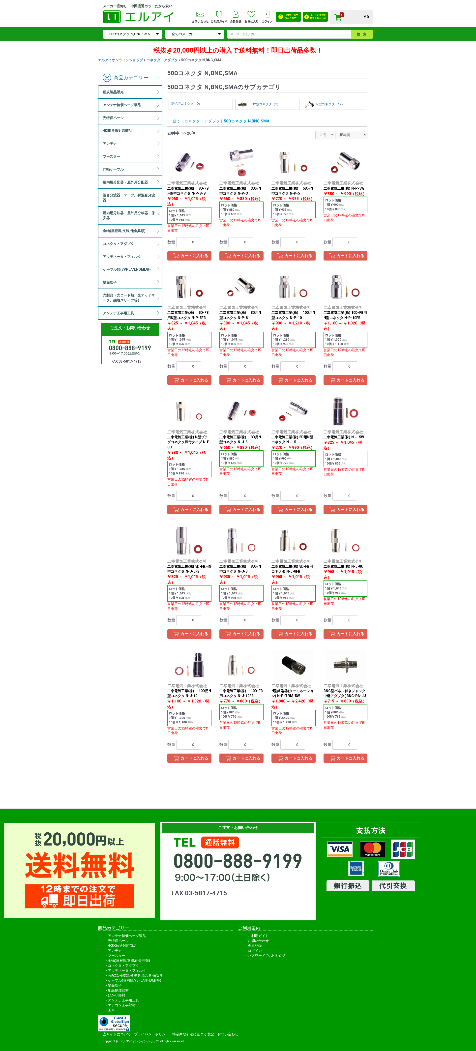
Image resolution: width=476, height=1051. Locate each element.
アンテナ (115, 951)
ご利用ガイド (258, 936)
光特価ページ (118, 941)
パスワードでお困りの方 (267, 956)
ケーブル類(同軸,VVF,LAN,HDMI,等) (134, 980)
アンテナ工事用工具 (123, 1000)
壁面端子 (115, 985)
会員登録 (255, 946)
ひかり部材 (116, 995)
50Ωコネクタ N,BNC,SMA (246, 121)
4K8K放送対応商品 (122, 946)
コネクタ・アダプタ (162, 60)
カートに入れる (194, 256)
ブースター (116, 956)
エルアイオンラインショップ (120, 60)
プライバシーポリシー (151, 1034)
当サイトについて (117, 1034)
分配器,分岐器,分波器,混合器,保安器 (135, 975)
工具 (111, 1010)
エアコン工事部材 (122, 1005)
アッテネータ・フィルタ (127, 970)
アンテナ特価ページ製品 (127, 936)
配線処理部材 (118, 990)
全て (176, 121)
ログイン (255, 951)
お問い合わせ (258, 941)
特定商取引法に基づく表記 (193, 1034)
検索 (363, 34)
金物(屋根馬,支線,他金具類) (129, 961)
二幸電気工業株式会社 (187, 183)
